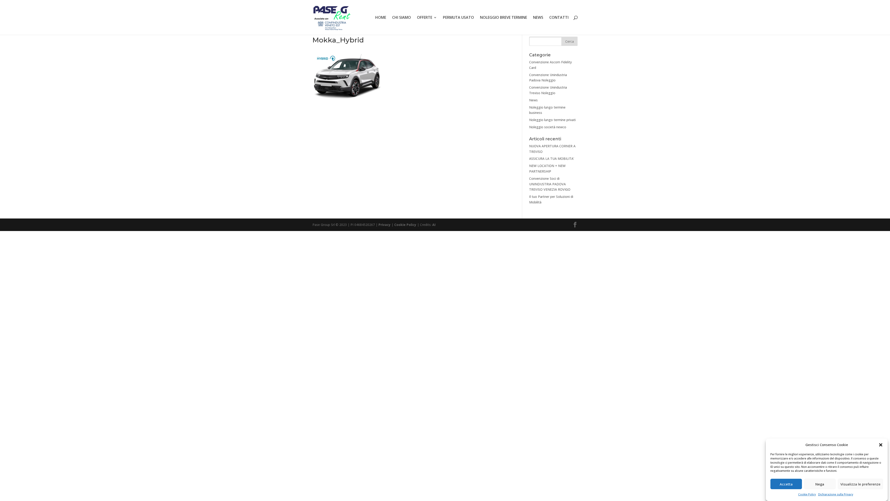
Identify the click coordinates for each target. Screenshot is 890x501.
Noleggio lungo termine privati (552, 120)
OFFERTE (424, 18)
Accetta (786, 484)
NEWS (538, 18)
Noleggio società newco (547, 127)
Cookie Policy (807, 495)
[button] (880, 445)
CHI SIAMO (401, 18)
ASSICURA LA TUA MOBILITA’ (551, 158)
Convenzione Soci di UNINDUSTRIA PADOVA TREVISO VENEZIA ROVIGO (549, 184)
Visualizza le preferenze (860, 484)
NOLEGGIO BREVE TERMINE (503, 18)
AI (433, 224)
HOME (380, 18)
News (533, 100)
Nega (819, 484)
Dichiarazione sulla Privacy (835, 495)
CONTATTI (559, 18)
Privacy (384, 224)
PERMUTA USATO (458, 18)
